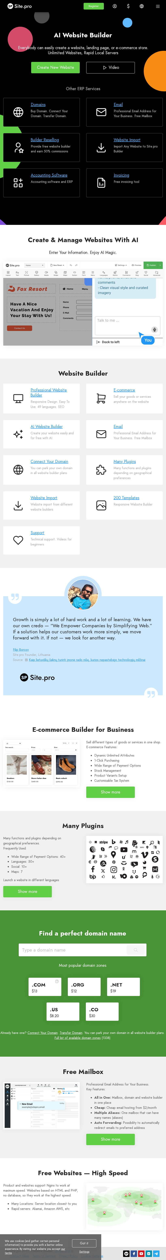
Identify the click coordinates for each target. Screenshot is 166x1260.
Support (37, 532)
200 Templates (126, 497)
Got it (84, 1243)
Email (118, 104)
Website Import (127, 139)
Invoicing (121, 175)
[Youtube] (141, 1253)
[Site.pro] (126, 1253)
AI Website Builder (47, 426)
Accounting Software (49, 175)
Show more (110, 792)
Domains (38, 104)
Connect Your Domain (49, 461)
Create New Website (55, 67)
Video (114, 67)
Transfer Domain (71, 1032)
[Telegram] (156, 1253)
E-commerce (124, 390)
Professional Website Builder (49, 393)
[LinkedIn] (149, 1253)
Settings (84, 1252)
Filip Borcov (21, 649)
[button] (94, 6)
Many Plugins (125, 461)
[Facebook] (134, 1253)
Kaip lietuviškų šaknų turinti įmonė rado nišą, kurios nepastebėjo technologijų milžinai (87, 659)
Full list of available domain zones (77, 1038)
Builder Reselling (45, 139)
